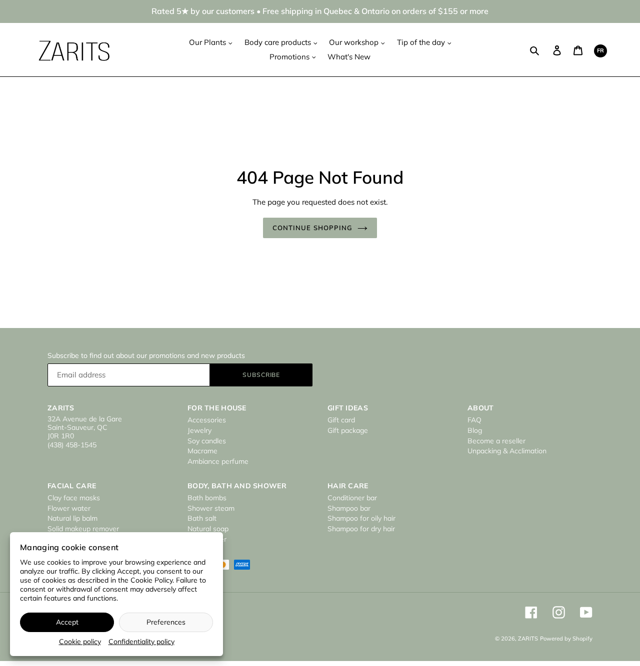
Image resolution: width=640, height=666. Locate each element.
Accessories (207, 419)
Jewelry (200, 430)
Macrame (203, 450)
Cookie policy (80, 641)
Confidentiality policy (141, 641)
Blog (475, 430)
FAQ (475, 419)
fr (600, 50)
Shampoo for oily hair (362, 518)
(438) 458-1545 (72, 444)
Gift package (348, 430)
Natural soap (208, 528)
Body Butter (207, 539)
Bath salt (202, 518)
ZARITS (528, 638)
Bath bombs (207, 497)
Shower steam (211, 508)
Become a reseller (497, 440)
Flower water (69, 508)
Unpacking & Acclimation (507, 450)
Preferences (166, 622)
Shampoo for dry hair (361, 528)
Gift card (341, 419)
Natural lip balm (73, 518)
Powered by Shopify (566, 638)
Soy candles (207, 440)
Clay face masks (74, 497)
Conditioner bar (352, 497)
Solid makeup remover (83, 528)
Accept (67, 622)
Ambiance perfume (218, 461)
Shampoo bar (349, 508)
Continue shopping (312, 228)
